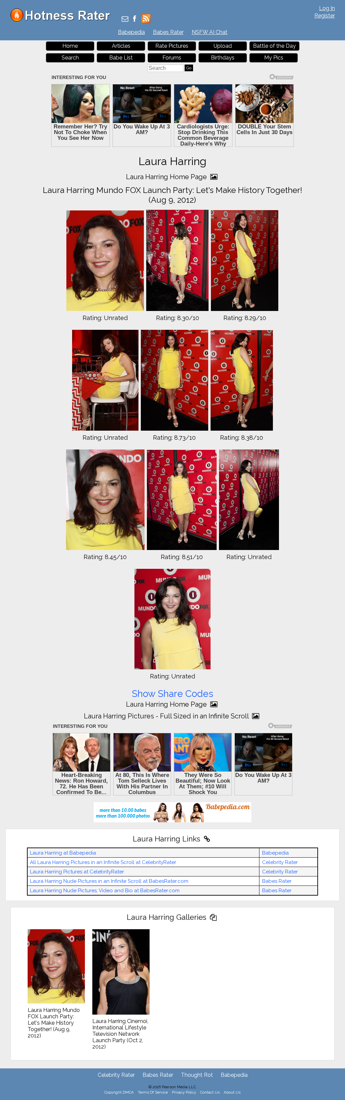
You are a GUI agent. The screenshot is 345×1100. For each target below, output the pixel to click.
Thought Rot (197, 1075)
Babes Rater (168, 32)
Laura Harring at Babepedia (63, 853)
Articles (121, 46)
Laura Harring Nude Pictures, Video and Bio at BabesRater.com (105, 891)
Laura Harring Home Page (167, 177)
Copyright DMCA (119, 1092)
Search (70, 57)
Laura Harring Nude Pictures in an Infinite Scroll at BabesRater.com (109, 881)
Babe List (121, 57)
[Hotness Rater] (62, 20)
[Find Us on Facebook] (134, 19)
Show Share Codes (172, 693)
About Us (232, 1092)
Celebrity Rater (280, 862)
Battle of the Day (274, 46)
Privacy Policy (184, 1092)
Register (324, 15)
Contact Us (210, 1092)
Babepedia (131, 32)
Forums (171, 57)
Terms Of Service (153, 1092)
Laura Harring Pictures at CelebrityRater (77, 872)
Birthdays (222, 57)
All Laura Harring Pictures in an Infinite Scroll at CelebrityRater (103, 862)
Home (70, 46)
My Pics (273, 57)
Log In (327, 8)
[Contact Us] (125, 19)
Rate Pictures (171, 46)
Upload (223, 46)
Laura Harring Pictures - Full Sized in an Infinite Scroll (167, 716)
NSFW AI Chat (209, 32)
